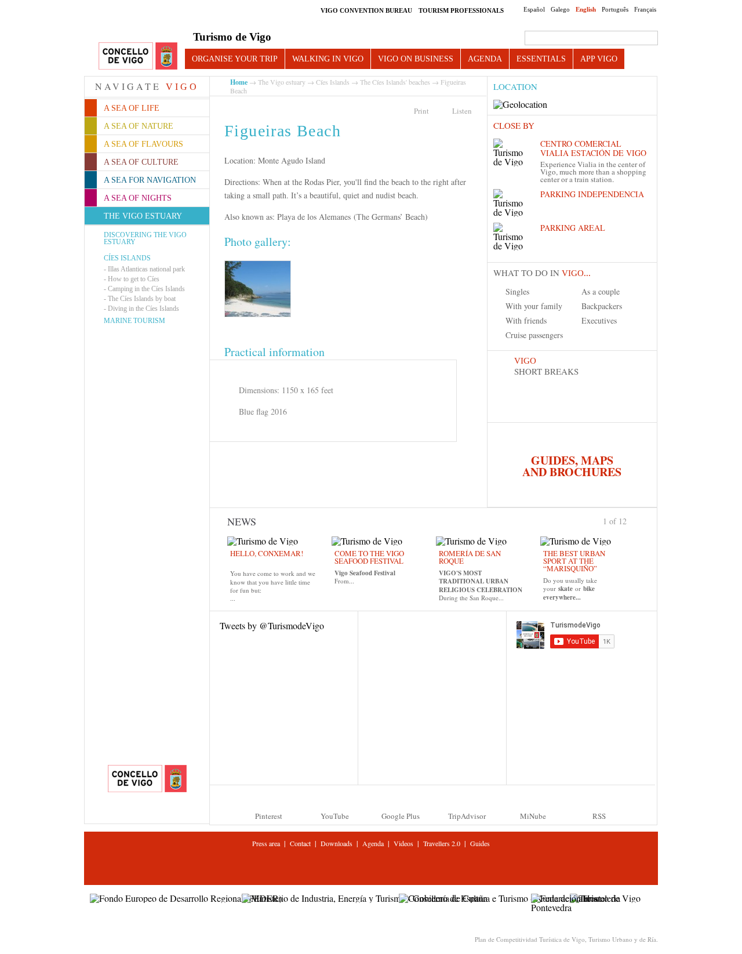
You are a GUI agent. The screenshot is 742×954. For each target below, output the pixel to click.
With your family (533, 305)
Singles (517, 291)
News (241, 521)
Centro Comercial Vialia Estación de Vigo (593, 148)
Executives (599, 320)
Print (421, 110)
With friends (526, 320)
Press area (266, 843)
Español (534, 9)
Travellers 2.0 (441, 843)
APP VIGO (598, 58)
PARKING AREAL (572, 227)
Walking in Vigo (327, 58)
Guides (480, 843)
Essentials (541, 58)
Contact (300, 843)
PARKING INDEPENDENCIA (592, 193)
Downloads (336, 843)
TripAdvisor (467, 816)
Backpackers (601, 305)
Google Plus (400, 816)
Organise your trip (235, 58)
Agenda (485, 58)
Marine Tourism (134, 320)
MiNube (533, 816)
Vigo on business (415, 58)
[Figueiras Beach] (257, 288)
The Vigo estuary (281, 81)
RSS (599, 816)
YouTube (335, 816)
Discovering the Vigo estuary (145, 238)
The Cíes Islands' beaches (395, 81)
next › (632, 520)
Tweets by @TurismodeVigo (272, 625)
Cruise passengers (534, 334)
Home (239, 82)
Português (615, 9)
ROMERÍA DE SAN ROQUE (470, 557)
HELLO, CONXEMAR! (266, 553)
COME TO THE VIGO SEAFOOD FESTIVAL (369, 557)
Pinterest (268, 816)
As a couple (600, 291)
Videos (403, 843)
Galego (560, 9)
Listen (462, 110)
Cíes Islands (127, 258)
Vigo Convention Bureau (366, 10)
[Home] (138, 56)
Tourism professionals (461, 10)
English (586, 9)
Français (645, 9)
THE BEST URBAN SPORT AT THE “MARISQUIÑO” (574, 561)
